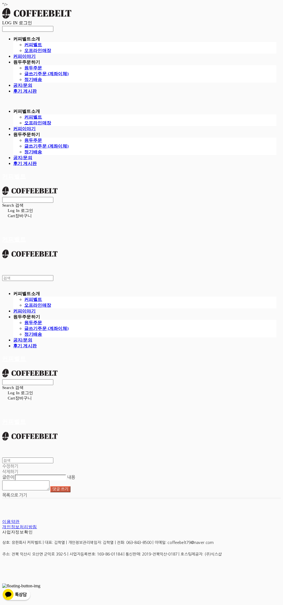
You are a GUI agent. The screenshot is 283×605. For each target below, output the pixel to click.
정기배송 (33, 79)
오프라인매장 (37, 50)
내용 (71, 477)
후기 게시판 (25, 91)
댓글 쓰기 (60, 489)
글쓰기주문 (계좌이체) (46, 73)
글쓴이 (8, 477)
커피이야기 (24, 56)
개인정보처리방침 (19, 527)
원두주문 (33, 67)
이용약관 (11, 521)
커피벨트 (33, 44)
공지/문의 (22, 85)
